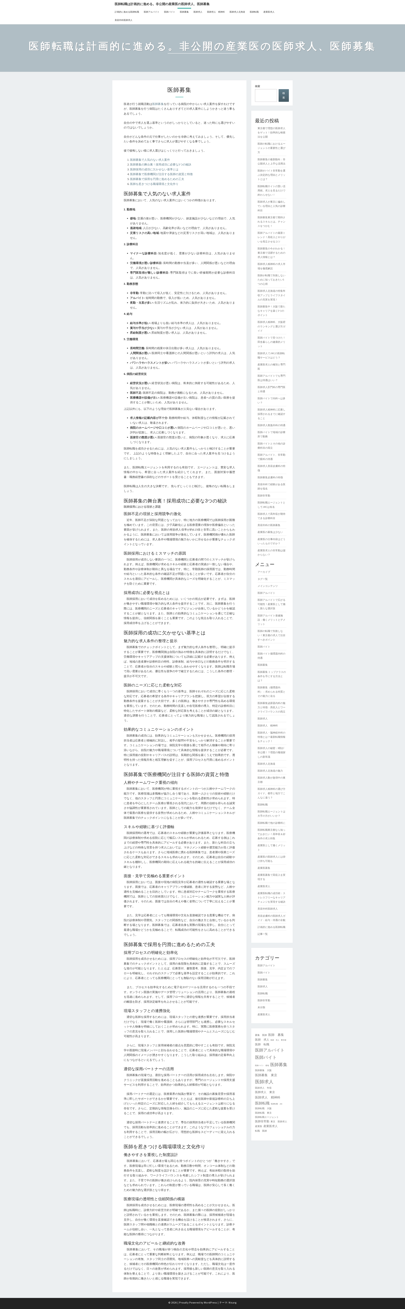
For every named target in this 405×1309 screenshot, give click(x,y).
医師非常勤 (264, 495)
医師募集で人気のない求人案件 (150, 160)
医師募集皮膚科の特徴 (270, 477)
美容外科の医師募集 (269, 525)
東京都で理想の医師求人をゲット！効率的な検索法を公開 (271, 132)
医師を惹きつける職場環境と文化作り (154, 184)
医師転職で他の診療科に (271, 822)
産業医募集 (264, 867)
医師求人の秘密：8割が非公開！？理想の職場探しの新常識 (271, 752)
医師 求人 (262, 1039)
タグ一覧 (263, 579)
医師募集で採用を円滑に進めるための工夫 (157, 179)
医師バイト (169, 11)
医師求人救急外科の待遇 (271, 425)
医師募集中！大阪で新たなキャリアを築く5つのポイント (271, 311)
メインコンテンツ (268, 585)
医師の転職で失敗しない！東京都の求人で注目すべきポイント (271, 635)
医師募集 (184, 11)
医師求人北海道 (237, 11)
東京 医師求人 (279, 1121)
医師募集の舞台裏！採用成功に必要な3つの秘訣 (160, 164)
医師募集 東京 (266, 1075)
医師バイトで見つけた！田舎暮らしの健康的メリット (271, 342)
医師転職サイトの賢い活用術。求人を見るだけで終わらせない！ (271, 190)
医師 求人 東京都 (278, 1040)
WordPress (210, 1302)
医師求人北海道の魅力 (270, 770)
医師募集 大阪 (263, 1070)
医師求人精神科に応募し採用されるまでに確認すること (271, 414)
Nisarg (233, 1302)
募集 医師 (261, 1035)
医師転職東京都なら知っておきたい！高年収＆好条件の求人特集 (271, 834)
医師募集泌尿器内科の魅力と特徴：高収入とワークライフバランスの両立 (271, 707)
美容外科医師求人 (123, 20)
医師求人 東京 (265, 1092)
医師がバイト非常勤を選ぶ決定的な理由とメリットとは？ (271, 175)
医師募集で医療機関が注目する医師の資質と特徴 (161, 174)
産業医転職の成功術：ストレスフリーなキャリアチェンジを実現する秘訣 (271, 897)
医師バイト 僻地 (262, 1065)
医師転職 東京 (263, 1112)
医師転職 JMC (277, 1104)
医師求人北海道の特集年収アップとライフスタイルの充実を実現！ (271, 295)
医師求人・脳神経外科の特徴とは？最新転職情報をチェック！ (271, 737)
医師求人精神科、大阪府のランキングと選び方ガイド (271, 326)
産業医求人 (268, 11)
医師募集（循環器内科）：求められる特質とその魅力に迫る (271, 691)
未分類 (261, 1007)
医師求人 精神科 (216, 11)
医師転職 (254, 11)
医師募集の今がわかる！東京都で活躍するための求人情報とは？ (271, 253)
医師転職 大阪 (263, 1108)
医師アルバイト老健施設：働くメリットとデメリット (271, 620)
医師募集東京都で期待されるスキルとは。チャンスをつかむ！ (271, 221)
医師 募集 (276, 1035)
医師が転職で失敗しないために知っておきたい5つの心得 (271, 279)
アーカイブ (264, 571)
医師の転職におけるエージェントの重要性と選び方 (271, 148)
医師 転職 (262, 1044)
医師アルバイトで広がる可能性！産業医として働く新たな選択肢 (271, 604)
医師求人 (197, 11)
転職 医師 (261, 1130)
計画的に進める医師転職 (127, 11)
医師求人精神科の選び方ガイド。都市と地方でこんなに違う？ (271, 793)
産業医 (258, 1126)
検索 (257, 86)
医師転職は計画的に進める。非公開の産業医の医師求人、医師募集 (162, 4)
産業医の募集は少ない (270, 532)
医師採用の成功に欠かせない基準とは (154, 169)
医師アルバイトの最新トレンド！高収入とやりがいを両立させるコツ (271, 237)
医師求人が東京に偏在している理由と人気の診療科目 (271, 206)
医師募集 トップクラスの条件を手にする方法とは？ (272, 676)
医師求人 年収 (263, 1087)
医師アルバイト (151, 11)
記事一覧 (263, 934)
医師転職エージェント (267, 1117)
